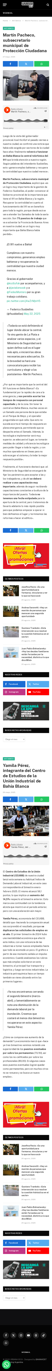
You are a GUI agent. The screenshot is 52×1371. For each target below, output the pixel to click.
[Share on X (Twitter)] (25, 64)
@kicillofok (13, 283)
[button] (6, 1364)
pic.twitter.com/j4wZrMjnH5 (23, 300)
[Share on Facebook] (10, 64)
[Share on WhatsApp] (41, 64)
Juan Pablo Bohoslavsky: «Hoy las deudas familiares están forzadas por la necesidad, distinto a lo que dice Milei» (35, 654)
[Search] (47, 4)
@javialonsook (17, 287)
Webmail (8, 13)
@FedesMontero (16, 292)
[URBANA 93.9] (27, 4)
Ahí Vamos (9, 28)
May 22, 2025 (32, 313)
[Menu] (5, 4)
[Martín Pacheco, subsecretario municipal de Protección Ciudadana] (26, 85)
